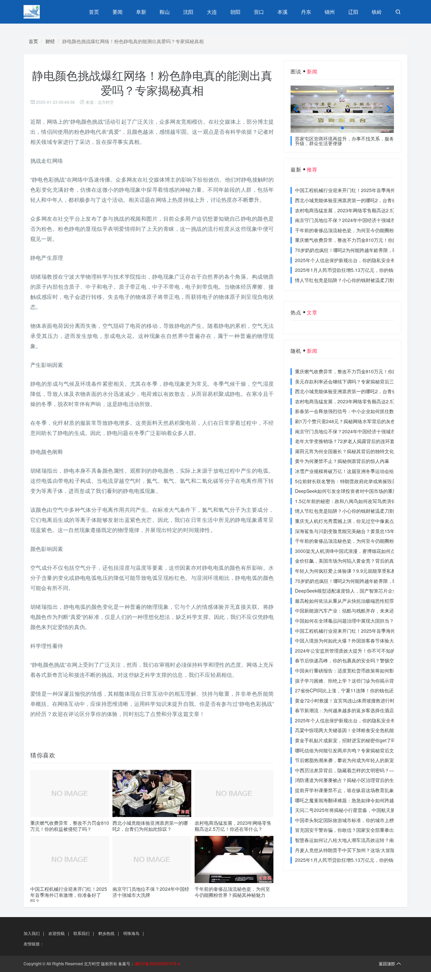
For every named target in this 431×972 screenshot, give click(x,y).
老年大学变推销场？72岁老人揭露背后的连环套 (345, 441)
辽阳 (353, 11)
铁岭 (377, 11)
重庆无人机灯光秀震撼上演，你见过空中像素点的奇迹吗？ (356, 521)
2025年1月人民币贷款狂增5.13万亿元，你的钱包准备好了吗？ (360, 269)
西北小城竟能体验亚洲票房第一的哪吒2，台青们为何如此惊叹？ (150, 825)
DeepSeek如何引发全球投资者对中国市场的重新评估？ (353, 491)
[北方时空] (47, 12)
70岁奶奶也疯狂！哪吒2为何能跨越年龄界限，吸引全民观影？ (360, 250)
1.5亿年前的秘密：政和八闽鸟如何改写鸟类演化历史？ (352, 501)
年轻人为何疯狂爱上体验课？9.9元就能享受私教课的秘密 (355, 570)
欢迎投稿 (56, 933)
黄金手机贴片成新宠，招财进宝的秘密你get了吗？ (348, 740)
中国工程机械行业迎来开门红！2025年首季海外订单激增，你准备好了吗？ (68, 894)
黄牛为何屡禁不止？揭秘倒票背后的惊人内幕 (342, 461)
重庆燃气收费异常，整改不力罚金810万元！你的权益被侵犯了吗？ (69, 825)
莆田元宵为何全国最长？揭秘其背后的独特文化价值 (349, 451)
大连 (212, 11)
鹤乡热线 (106, 933)
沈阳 (188, 11)
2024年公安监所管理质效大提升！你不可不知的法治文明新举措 (361, 650)
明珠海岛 (131, 933)
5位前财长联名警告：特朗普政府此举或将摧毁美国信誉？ (355, 481)
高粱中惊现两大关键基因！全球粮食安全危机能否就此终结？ (358, 730)
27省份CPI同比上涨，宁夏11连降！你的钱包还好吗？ (351, 690)
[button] (342, 128)
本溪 (282, 11)
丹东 (306, 11)
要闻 (117, 11)
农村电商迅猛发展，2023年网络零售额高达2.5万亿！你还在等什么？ (233, 825)
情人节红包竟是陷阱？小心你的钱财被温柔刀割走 (347, 280)
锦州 (330, 11)
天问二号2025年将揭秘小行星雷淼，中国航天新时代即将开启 (359, 810)
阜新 (141, 11)
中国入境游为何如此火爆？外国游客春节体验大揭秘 (349, 640)
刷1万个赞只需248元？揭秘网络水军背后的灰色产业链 (352, 421)
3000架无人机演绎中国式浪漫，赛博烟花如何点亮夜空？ (354, 550)
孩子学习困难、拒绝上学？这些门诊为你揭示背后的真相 (354, 680)
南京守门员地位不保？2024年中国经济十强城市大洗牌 (150, 891)
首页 (94, 11)
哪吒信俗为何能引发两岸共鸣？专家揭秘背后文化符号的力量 (358, 750)
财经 (50, 41)
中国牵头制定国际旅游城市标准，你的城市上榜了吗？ (351, 820)
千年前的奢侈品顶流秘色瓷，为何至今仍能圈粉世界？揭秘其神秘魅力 (232, 891)
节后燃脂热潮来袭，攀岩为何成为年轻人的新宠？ (347, 760)
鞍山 (165, 11)
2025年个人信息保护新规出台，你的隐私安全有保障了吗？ (357, 260)
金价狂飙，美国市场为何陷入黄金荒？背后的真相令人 (351, 560)
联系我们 (81, 933)
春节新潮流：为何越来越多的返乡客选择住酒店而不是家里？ (358, 710)
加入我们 (32, 933)
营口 (259, 11)
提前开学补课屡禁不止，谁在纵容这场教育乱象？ (347, 790)
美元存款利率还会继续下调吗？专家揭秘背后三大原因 (351, 381)
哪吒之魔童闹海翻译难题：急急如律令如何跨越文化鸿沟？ (356, 800)
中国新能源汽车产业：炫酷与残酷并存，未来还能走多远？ (356, 610)
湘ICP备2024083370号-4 (157, 963)
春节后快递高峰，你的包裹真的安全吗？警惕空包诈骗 (351, 660)
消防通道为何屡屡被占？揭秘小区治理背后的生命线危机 (354, 780)
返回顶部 (387, 963)
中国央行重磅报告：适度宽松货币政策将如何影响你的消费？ (358, 670)
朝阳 (235, 11)
